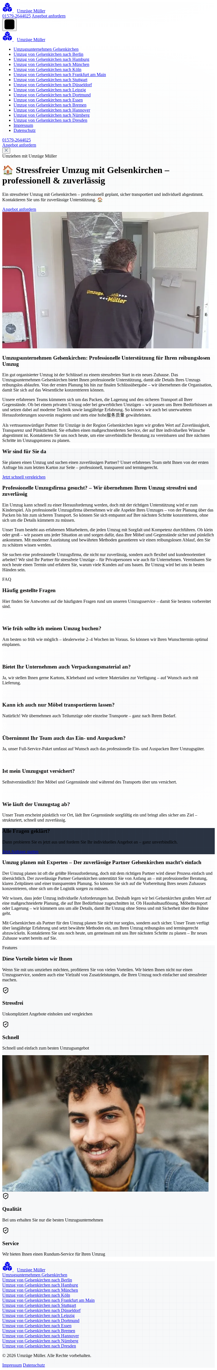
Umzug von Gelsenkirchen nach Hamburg (51, 59)
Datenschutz (25, 130)
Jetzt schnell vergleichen (23, 477)
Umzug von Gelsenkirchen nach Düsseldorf (53, 84)
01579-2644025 (16, 16)
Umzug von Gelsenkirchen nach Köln (47, 69)
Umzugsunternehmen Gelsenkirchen (46, 49)
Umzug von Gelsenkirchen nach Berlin (48, 54)
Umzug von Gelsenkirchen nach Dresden (50, 120)
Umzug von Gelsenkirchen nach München (51, 64)
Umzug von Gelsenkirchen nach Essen (48, 100)
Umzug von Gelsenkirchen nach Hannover (52, 110)
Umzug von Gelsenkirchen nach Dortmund (52, 94)
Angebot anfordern (49, 16)
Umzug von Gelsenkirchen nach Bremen (50, 105)
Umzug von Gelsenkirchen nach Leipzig (50, 89)
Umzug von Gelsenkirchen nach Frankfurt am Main (60, 74)
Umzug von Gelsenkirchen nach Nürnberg (52, 115)
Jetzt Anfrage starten (20, 851)
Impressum (23, 125)
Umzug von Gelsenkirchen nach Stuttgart (50, 79)
